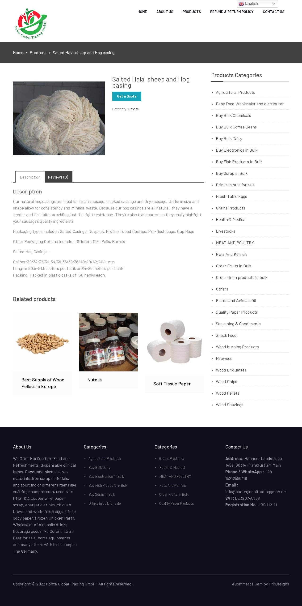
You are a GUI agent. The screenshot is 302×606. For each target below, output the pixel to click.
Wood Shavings (229, 404)
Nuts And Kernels (231, 254)
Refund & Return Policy (231, 11)
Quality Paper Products (237, 312)
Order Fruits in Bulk (233, 265)
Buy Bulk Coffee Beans (236, 126)
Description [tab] (30, 176)
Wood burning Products (237, 346)
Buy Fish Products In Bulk (239, 161)
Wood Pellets (227, 393)
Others (133, 109)
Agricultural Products (235, 92)
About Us (164, 11)
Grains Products (230, 207)
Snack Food (226, 335)
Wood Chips (226, 381)
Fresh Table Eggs (231, 196)
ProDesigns (279, 583)
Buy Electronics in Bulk (236, 150)
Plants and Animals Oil (236, 300)
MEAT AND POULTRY (235, 242)
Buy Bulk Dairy (229, 138)
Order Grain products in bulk (241, 277)
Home (142, 11)
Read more (42, 342)
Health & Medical (231, 219)
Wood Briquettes (231, 369)
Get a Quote (127, 96)
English (251, 3)
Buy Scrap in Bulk (231, 173)
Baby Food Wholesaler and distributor (250, 103)
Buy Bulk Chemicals (233, 115)
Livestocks (225, 231)
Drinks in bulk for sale (235, 184)
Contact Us (273, 11)
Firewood (224, 358)
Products (192, 11)
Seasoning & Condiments (238, 323)
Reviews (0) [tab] (58, 176)
